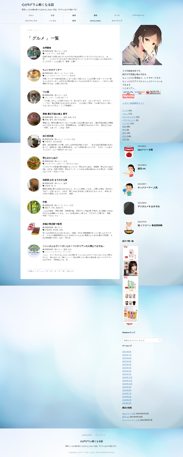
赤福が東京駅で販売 (52, 224)
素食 (63, 54)
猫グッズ (64, 98)
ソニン (47, 252)
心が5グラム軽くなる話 (38, 4)
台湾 (58, 54)
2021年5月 (126, 361)
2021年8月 (126, 352)
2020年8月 (126, 390)
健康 (74, 15)
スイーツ (65, 76)
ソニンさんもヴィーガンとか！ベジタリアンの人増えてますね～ (74, 246)
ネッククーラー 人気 (148, 187)
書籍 (95, 15)
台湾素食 (47, 48)
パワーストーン (138, 15)
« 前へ (31, 271)
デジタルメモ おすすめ (149, 206)
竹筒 (45, 202)
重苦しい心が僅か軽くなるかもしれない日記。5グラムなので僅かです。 (91, 446)
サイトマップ (117, 21)
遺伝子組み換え (60, 120)
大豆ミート (61, 164)
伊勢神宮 (48, 230)
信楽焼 (47, 186)
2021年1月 (126, 374)
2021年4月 (126, 364)
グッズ (116, 15)
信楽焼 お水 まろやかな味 (55, 180)
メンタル (52, 21)
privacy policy (95, 21)
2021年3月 (126, 368)
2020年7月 (126, 393)
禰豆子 (47, 208)
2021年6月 (126, 358)
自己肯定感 (48, 136)
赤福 (61, 230)
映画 (74, 21)
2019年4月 (126, 403)
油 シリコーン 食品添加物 (150, 225)
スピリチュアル (31, 21)
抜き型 (72, 76)
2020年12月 (127, 377)
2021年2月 (126, 371)
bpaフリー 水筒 (145, 150)
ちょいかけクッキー (52, 70)
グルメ (31, 15)
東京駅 (55, 230)
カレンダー (49, 98)
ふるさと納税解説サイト (133, 103)
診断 (124, 139)
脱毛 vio (142, 168)
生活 (52, 15)
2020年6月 (126, 397)
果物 (46, 120)
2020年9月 (126, 387)
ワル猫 (46, 92)
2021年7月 (126, 355)
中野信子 (48, 142)
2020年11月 (127, 381)
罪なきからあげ (50, 158)
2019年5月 (126, 400)
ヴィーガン (67, 252)
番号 (51, 120)
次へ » (70, 271)
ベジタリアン (50, 54)
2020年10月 (127, 384)
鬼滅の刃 (59, 208)
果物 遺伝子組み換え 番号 (55, 114)
